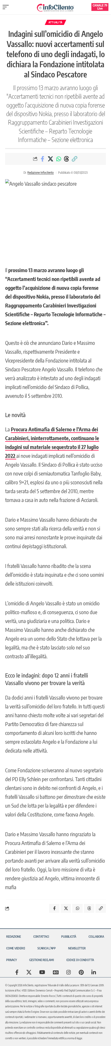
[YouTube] (42, 972)
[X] (29, 972)
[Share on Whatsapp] (58, 159)
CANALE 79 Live (100, 6)
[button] (7, 7)
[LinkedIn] (93, 972)
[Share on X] (50, 159)
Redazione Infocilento (40, 173)
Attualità (55, 22)
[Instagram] (68, 972)
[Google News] (56, 972)
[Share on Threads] (66, 159)
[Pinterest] (81, 972)
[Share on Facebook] (42, 159)
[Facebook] (17, 972)
